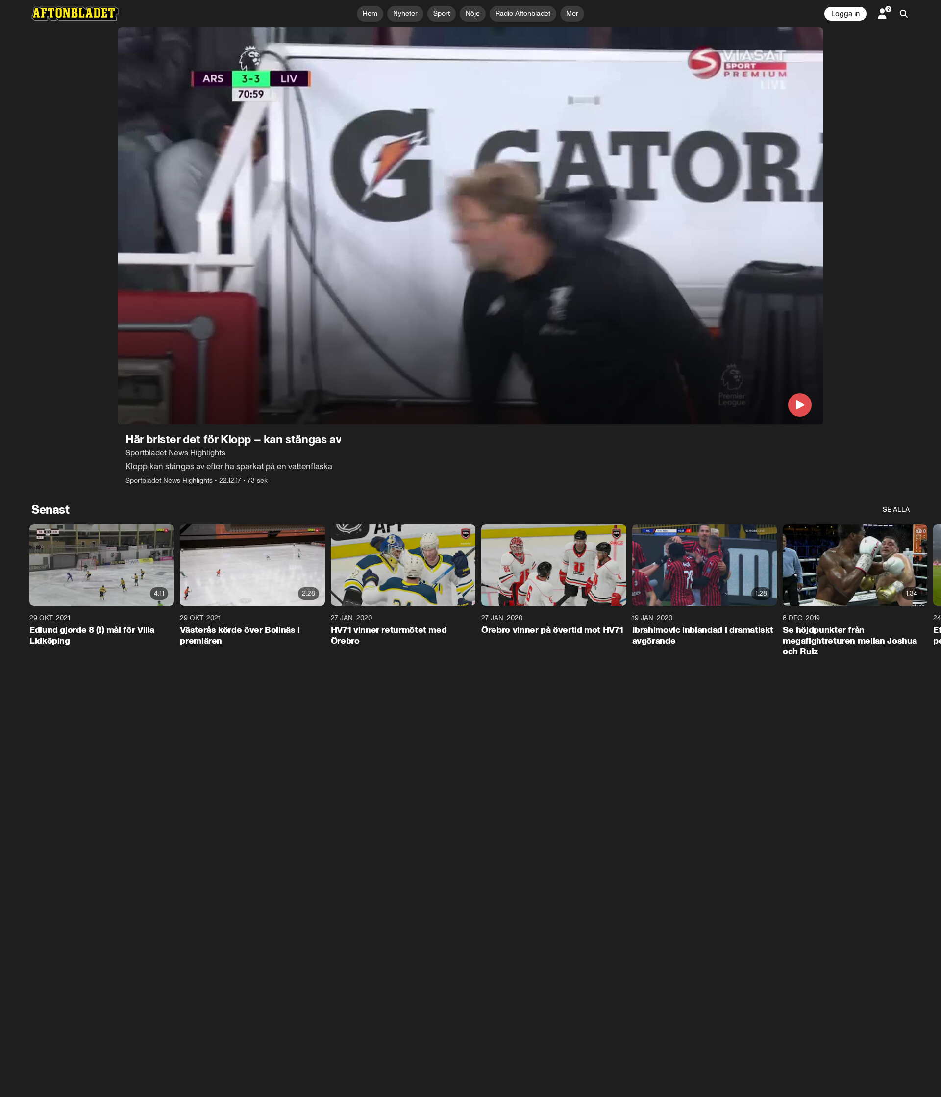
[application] (470, 225)
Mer (572, 13)
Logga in (845, 13)
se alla (896, 509)
